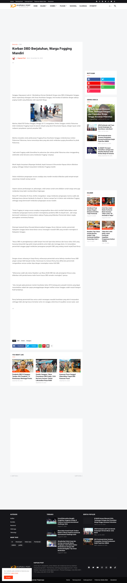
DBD (20, 44)
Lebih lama (78, 476)
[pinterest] (102, 1)
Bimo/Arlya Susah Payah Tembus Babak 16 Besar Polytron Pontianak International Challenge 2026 (69, 532)
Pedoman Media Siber (40, 1)
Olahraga (83, 6)
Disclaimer (51, 1)
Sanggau (28, 340)
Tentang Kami (19, 1)
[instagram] (99, 1)
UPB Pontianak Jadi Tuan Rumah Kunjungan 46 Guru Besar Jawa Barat (106, 127)
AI (12, 542)
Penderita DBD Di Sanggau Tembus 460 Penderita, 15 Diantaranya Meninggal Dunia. (22, 376)
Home (12, 1)
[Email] (48, 346)
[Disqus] (46, 446)
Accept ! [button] (8, 577)
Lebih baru (15, 476)
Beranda (15, 44)
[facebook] (96, 1)
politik (20, 545)
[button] (110, 6)
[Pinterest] (44, 346)
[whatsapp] (108, 1)
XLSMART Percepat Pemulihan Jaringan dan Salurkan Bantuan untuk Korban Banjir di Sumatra (106, 150)
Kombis (52, 6)
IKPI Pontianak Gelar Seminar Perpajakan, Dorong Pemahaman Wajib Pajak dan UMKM (106, 138)
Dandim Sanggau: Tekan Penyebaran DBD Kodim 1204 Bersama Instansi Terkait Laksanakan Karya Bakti (46, 377)
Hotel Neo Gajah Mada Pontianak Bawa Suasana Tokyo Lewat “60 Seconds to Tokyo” (108, 211)
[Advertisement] (63, 25)
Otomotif (93, 6)
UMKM (14, 545)
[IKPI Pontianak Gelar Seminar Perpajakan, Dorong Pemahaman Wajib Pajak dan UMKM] (92, 138)
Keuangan (19, 542)
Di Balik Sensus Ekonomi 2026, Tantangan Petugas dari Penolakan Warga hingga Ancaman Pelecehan (105, 520)
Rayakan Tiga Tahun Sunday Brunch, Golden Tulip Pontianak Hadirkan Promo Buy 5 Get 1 (93, 235)
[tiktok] (114, 1)
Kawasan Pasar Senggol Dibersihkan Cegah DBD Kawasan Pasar (67, 376)
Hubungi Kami (29, 1)
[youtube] (111, 1)
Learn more (14, 573)
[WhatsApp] (40, 346)
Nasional (73, 6)
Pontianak (37, 542)
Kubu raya (28, 542)
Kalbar (43, 6)
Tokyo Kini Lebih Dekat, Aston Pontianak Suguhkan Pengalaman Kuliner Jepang (108, 236)
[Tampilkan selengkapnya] (51, 346)
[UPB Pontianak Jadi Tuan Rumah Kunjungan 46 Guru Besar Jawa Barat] (92, 127)
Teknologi (13, 532)
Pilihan (62, 6)
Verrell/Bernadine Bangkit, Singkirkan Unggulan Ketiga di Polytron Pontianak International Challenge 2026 (68, 521)
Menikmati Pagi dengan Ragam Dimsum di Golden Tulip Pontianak (93, 210)
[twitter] (105, 1)
